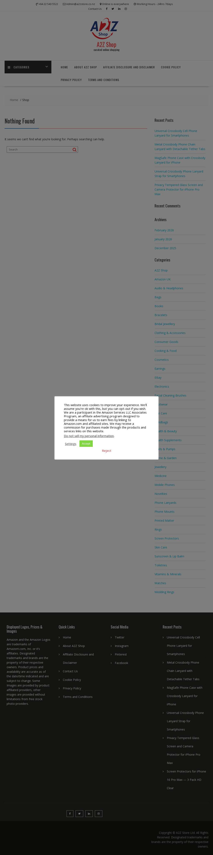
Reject (106, 450)
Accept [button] (86, 443)
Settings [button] (70, 444)
